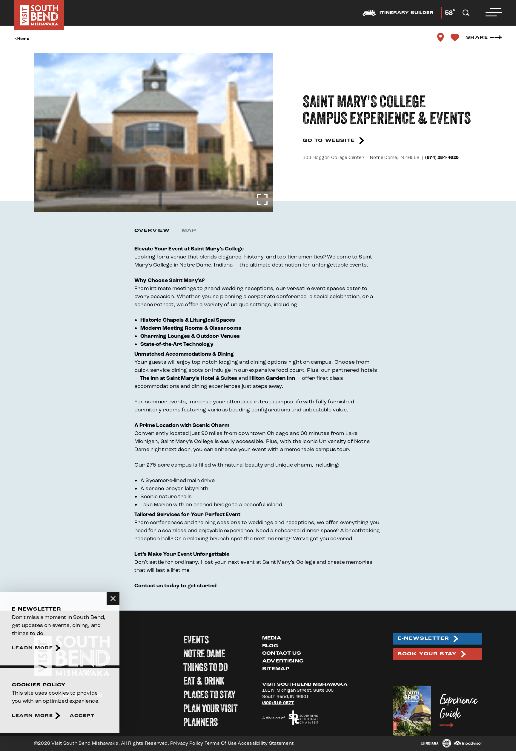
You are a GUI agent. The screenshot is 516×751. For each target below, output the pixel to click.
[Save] (455, 37)
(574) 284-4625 (442, 157)
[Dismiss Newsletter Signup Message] (113, 598)
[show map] (440, 37)
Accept (82, 715)
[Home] (39, 15)
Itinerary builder (407, 13)
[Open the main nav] (494, 12)
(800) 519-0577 (278, 703)
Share (477, 37)
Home (23, 39)
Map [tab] (189, 230)
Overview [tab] (152, 230)
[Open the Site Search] (466, 13)
